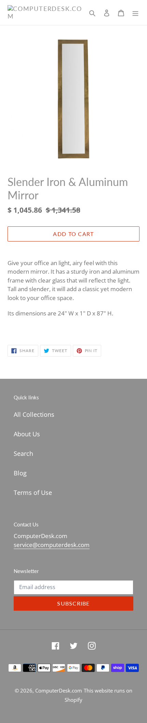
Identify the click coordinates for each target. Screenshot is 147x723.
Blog (20, 473)
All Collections (34, 414)
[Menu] (135, 12)
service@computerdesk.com (52, 545)
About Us (27, 434)
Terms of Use (33, 492)
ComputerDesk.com (58, 690)
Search (23, 453)
